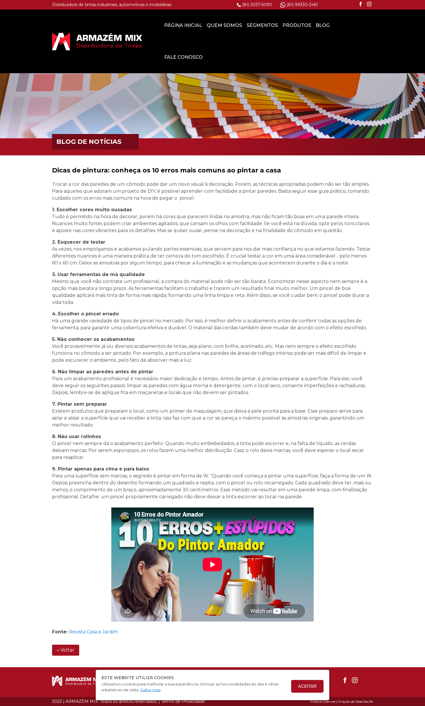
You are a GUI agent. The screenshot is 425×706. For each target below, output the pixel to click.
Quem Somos (224, 25)
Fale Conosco (183, 57)
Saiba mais (150, 689)
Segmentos (262, 25)
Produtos (296, 25)
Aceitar (307, 686)
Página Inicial (183, 25)
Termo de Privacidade (183, 701)
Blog (323, 25)
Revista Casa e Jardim (93, 632)
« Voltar (65, 650)
